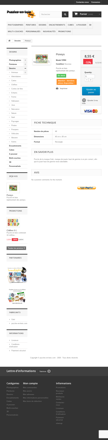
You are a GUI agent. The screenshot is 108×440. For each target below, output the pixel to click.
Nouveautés (49, 31)
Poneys (10, 195)
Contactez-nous (82, 2)
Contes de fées (17, 89)
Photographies (15, 25)
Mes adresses (28, 394)
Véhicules (15, 134)
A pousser (81, 25)
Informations (16, 333)
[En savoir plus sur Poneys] (13, 188)
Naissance (15, 109)
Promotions (64, 31)
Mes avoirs (27, 391)
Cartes (13, 81)
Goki (13, 319)
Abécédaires (16, 76)
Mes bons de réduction (32, 401)
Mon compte (30, 383)
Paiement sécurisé (18, 351)
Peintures (31, 25)
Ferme (13, 97)
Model (58, 60)
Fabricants (14, 312)
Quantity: (88, 72)
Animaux (14, 72)
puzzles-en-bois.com (19, 323)
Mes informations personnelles (35, 398)
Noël (13, 117)
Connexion (95, 2)
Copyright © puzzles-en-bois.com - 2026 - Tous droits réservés (54, 358)
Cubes (71, 25)
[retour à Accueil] (9, 40)
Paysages (15, 121)
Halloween (15, 101)
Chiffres (14, 85)
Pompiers (15, 129)
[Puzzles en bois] (21, 14)
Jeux (13, 105)
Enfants (14, 93)
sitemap (59, 423)
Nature (13, 113)
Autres (13, 142)
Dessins (42, 25)
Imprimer (63, 88)
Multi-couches (15, 31)
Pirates (14, 125)
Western (14, 138)
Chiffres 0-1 (12, 230)
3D (90, 25)
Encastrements (57, 25)
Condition (60, 64)
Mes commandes (30, 388)
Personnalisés (33, 31)
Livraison (14, 340)
